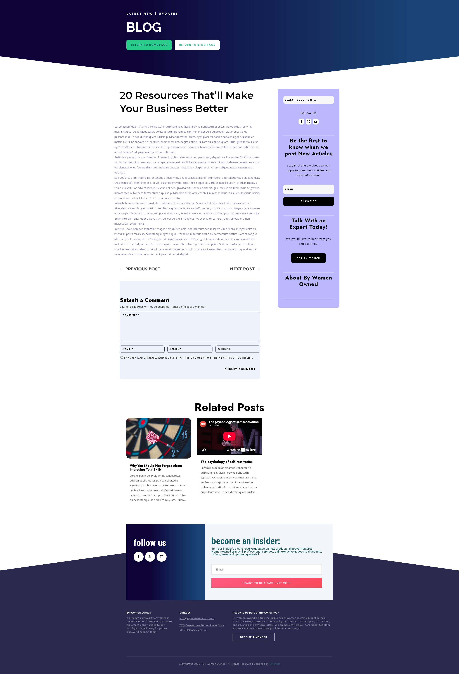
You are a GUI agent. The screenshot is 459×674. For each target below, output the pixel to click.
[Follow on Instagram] (162, 557)
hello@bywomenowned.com (196, 618)
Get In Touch (309, 258)
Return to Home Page (149, 45)
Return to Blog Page (197, 45)
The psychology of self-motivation (227, 461)
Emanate (274, 663)
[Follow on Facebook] (301, 122)
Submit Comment (240, 369)
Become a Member (253, 637)
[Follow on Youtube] (316, 122)
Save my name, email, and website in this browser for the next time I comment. (189, 357)
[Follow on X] (308, 122)
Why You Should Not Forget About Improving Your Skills (156, 467)
